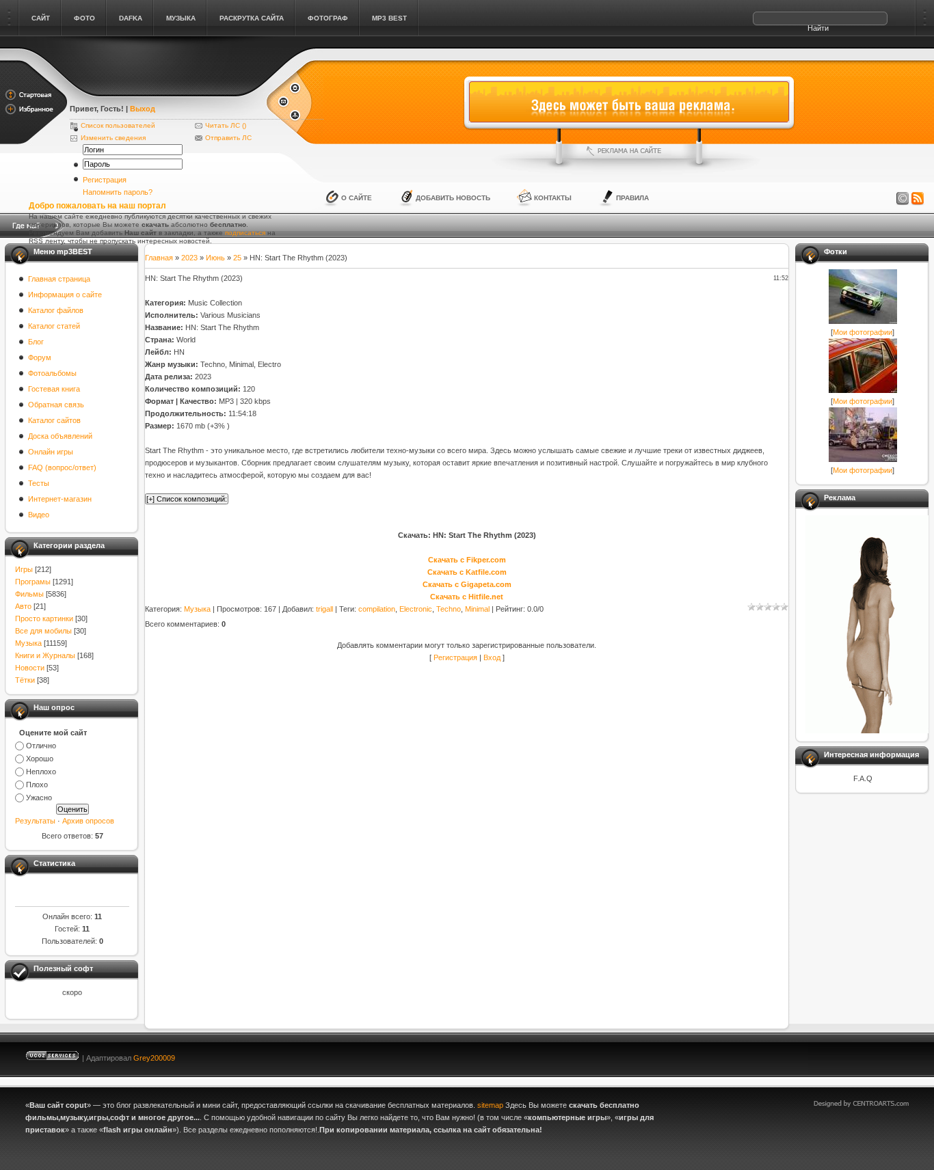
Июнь (215, 258)
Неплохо (41, 771)
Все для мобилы (43, 631)
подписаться (245, 232)
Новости (29, 668)
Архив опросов (88, 821)
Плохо (37, 784)
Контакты (553, 198)
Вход (492, 657)
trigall (324, 609)
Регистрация (104, 180)
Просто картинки (44, 618)
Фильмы (29, 594)
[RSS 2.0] (917, 198)
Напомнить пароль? (117, 192)
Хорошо (39, 758)
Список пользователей (118, 125)
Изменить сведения (113, 137)
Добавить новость (453, 198)
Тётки (25, 680)
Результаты (35, 821)
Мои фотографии (862, 332)
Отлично (41, 746)
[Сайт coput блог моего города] (167, 90)
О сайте (356, 198)
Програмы (33, 581)
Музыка (28, 643)
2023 (189, 258)
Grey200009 (154, 1058)
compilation (376, 609)
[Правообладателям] (902, 198)
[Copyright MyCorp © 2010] (871, 1055)
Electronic (415, 609)
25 (237, 258)
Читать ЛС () (225, 125)
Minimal (477, 609)
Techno (448, 609)
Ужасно (39, 797)
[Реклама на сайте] (629, 151)
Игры (24, 569)
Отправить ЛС (228, 137)
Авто (23, 606)
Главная (159, 258)
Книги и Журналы (45, 655)
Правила (632, 198)
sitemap (490, 1105)
